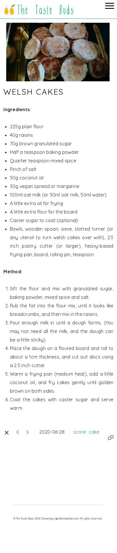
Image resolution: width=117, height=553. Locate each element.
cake (94, 432)
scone (79, 432)
